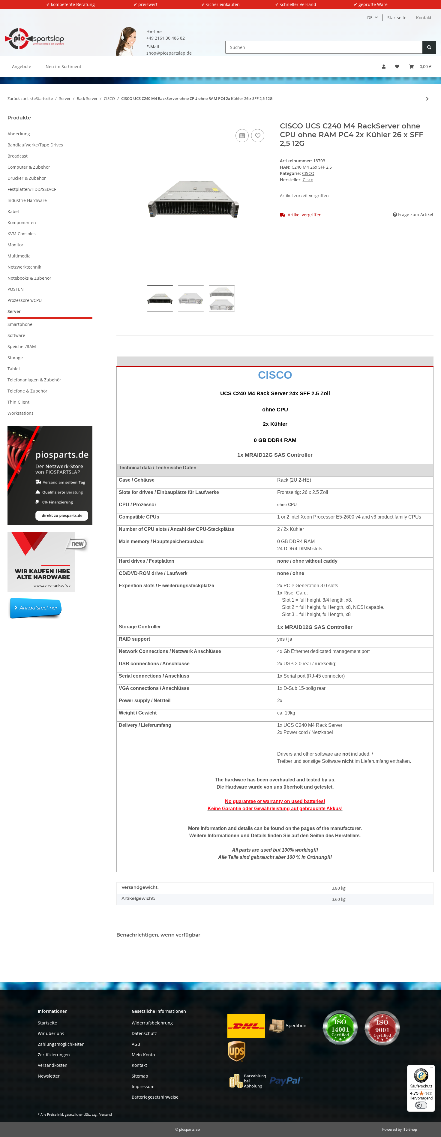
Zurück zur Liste (22, 98)
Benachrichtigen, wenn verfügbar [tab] (158, 935)
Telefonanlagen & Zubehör (34, 380)
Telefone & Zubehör (27, 391)
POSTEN (16, 289)
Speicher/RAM (22, 346)
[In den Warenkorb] (121, 118)
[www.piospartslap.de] (34, 38)
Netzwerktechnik (24, 267)
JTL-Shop (410, 1129)
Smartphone (20, 324)
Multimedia (19, 256)
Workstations (21, 413)
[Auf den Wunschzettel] (257, 135)
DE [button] (370, 17)
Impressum (143, 1086)
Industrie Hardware (27, 200)
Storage (15, 357)
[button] (383, 66)
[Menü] (431, 1068)
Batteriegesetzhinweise (155, 1097)
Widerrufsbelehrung (152, 1023)
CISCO (308, 173)
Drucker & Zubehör (27, 178)
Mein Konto (143, 1054)
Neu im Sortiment (63, 66)
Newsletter (49, 1076)
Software (16, 335)
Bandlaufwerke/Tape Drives (35, 145)
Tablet (14, 368)
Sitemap (140, 1076)
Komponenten (22, 222)
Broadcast (18, 156)
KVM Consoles (22, 233)
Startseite (396, 17)
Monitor (15, 245)
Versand (105, 1114)
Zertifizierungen (54, 1054)
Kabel (13, 211)
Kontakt (423, 17)
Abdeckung (19, 134)
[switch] (421, 1105)
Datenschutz (144, 1033)
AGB (136, 1044)
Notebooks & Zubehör (29, 278)
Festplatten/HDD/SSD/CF (32, 189)
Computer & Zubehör (29, 167)
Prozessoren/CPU (25, 300)
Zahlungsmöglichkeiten (61, 1044)
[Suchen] (429, 47)
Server (14, 311)
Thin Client (18, 402)
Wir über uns (51, 1033)
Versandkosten (53, 1065)
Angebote (21, 66)
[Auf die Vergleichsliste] (242, 135)
